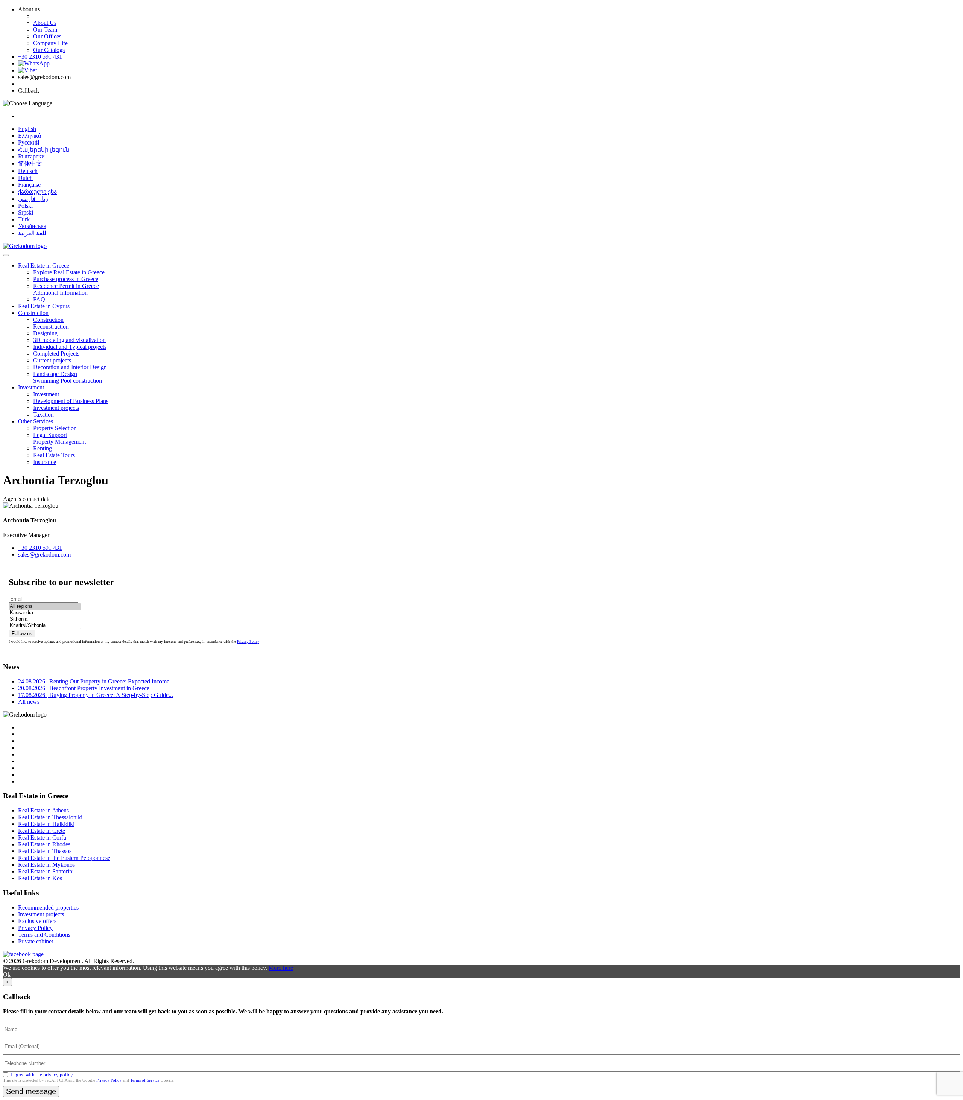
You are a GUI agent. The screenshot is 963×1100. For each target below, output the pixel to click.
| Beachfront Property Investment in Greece (83, 688)
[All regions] (45, 606)
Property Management (59, 441)
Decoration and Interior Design (70, 367)
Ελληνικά (29, 135)
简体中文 (30, 163)
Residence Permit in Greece (66, 286)
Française (29, 184)
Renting (42, 448)
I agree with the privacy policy (42, 1074)
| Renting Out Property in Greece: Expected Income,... (96, 681)
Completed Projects (56, 353)
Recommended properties (48, 907)
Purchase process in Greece (65, 279)
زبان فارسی (33, 199)
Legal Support (50, 435)
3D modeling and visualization (69, 340)
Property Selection (55, 428)
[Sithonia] (45, 619)
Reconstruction (51, 326)
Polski (25, 205)
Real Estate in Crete (41, 831)
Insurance (44, 462)
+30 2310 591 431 (40, 56)
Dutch (25, 178)
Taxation (43, 414)
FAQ (39, 299)
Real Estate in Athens (43, 810)
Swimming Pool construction (67, 380)
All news (28, 701)
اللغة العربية (33, 233)
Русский (28, 142)
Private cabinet (35, 941)
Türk (24, 219)
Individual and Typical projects (69, 347)
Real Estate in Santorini (46, 871)
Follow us (22, 633)
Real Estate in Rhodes (44, 844)
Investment (31, 387)
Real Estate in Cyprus (44, 306)
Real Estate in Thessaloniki (50, 817)
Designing (45, 333)
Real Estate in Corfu (42, 837)
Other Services (35, 421)
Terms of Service (144, 1080)
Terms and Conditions (44, 934)
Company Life (50, 43)
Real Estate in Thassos (44, 851)
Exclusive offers (37, 921)
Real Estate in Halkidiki (46, 824)
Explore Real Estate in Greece (69, 272)
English (27, 129)
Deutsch (28, 171)
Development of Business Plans (70, 401)
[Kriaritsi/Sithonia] (45, 625)
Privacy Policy (248, 641)
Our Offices (47, 36)
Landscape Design (55, 374)
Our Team (45, 29)
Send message (31, 1091)
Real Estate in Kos (40, 878)
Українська (32, 226)
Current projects (52, 360)
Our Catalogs (49, 50)
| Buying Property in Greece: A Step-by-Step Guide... (95, 695)
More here (281, 968)
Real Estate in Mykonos (46, 864)
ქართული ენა (37, 192)
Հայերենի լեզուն (43, 149)
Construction (33, 313)
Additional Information (60, 292)
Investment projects (56, 408)
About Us (44, 23)
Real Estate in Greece (43, 265)
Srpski (25, 212)
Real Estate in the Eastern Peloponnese (64, 858)
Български (31, 156)
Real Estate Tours (54, 455)
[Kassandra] (45, 613)
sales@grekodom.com (44, 554)
